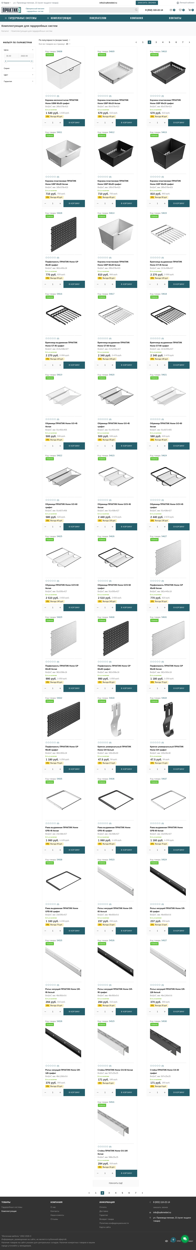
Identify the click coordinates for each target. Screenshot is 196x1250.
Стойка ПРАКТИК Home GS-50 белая (115, 1070)
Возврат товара (106, 1219)
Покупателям (98, 18)
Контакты (175, 18)
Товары (5, 1202)
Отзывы (54, 1219)
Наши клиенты (57, 1215)
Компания (136, 18)
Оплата (102, 1207)
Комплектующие (61, 18)
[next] (189, 42)
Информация (107, 1202)
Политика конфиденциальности (114, 1223)
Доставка (103, 1211)
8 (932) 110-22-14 (154, 10)
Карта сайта (105, 1227)
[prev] (136, 42)
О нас (53, 1207)
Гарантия (103, 1215)
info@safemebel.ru (108, 3)
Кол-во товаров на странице (52, 44)
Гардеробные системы (23, 18)
